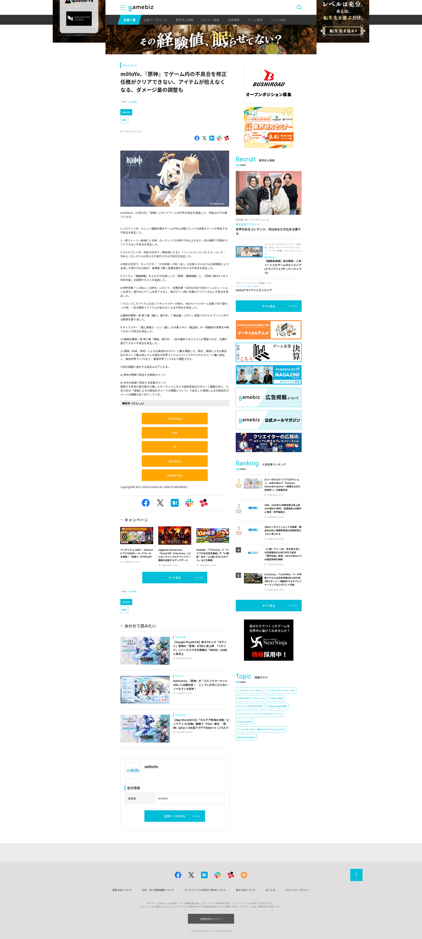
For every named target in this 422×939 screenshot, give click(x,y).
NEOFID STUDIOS (246, 737)
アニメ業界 (255, 20)
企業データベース (155, 20)
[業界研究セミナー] (268, 127)
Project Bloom (245, 721)
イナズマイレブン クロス (250, 690)
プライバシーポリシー (297, 890)
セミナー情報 (210, 20)
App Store (174, 461)
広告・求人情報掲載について (158, 890)
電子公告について (246, 890)
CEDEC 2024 (276, 698)
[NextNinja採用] (268, 640)
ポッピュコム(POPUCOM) (250, 706)
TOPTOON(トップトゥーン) (251, 698)
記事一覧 (130, 20)
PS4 (174, 433)
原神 (124, 120)
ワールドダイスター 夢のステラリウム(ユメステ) (261, 729)
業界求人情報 (184, 20)
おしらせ (270, 890)
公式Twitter (174, 419)
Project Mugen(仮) (277, 706)
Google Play (174, 475)
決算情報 (234, 20)
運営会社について (122, 890)
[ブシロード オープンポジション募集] (268, 83)
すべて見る (174, 578)
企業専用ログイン (210, 919)
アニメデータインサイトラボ (281, 690)
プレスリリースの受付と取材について (205, 890)
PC (175, 447)
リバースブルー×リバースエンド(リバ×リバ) (260, 713)
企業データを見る (174, 816)
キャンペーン (130, 65)
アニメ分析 (278, 20)
